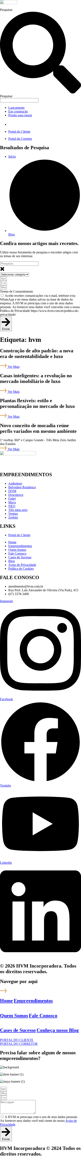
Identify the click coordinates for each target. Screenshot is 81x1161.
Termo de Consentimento (16, 291)
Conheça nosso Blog (58, 1030)
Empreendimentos (33, 1000)
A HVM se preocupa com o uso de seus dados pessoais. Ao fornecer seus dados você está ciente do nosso (39, 1120)
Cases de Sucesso (18, 1030)
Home (6, 1000)
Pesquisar (6, 10)
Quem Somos (14, 1015)
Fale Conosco (43, 1015)
